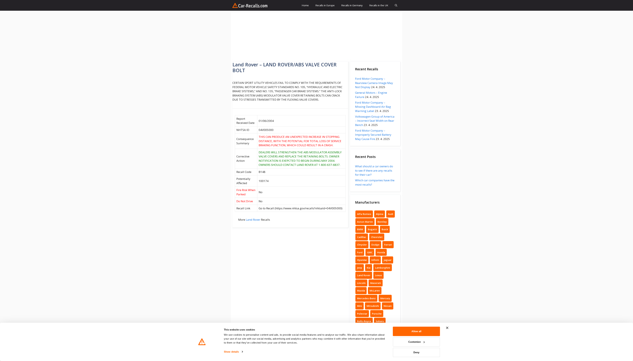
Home (305, 5)
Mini (359, 305)
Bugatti (372, 229)
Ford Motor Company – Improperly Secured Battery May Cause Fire (373, 135)
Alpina (379, 214)
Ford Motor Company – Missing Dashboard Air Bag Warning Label (373, 107)
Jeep (359, 267)
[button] (396, 5)
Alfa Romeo (364, 214)
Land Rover (253, 220)
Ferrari (388, 244)
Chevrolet (377, 237)
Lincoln (361, 283)
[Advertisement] (316, 35)
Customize (414, 341)
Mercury (385, 298)
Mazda (361, 290)
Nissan (388, 305)
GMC (370, 252)
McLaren (375, 290)
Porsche (377, 313)
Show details (231, 351)
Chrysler (362, 244)
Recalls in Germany (352, 5)
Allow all (416, 331)
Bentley (382, 221)
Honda (381, 252)
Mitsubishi (373, 305)
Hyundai (362, 260)
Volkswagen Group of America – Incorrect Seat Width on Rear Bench (374, 121)
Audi (390, 214)
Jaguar (388, 260)
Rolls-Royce (364, 321)
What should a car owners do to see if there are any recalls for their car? (374, 170)
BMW (360, 229)
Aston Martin (365, 221)
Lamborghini (382, 267)
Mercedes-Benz (366, 298)
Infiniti (375, 260)
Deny (416, 352)
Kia (368, 267)
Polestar (362, 313)
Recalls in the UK (378, 5)
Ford (359, 252)
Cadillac (361, 237)
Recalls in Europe (325, 5)
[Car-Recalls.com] (249, 5)
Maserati (375, 283)
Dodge (375, 244)
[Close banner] (447, 328)
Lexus (378, 275)
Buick (385, 229)
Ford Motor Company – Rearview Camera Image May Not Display (374, 83)
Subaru (380, 321)
